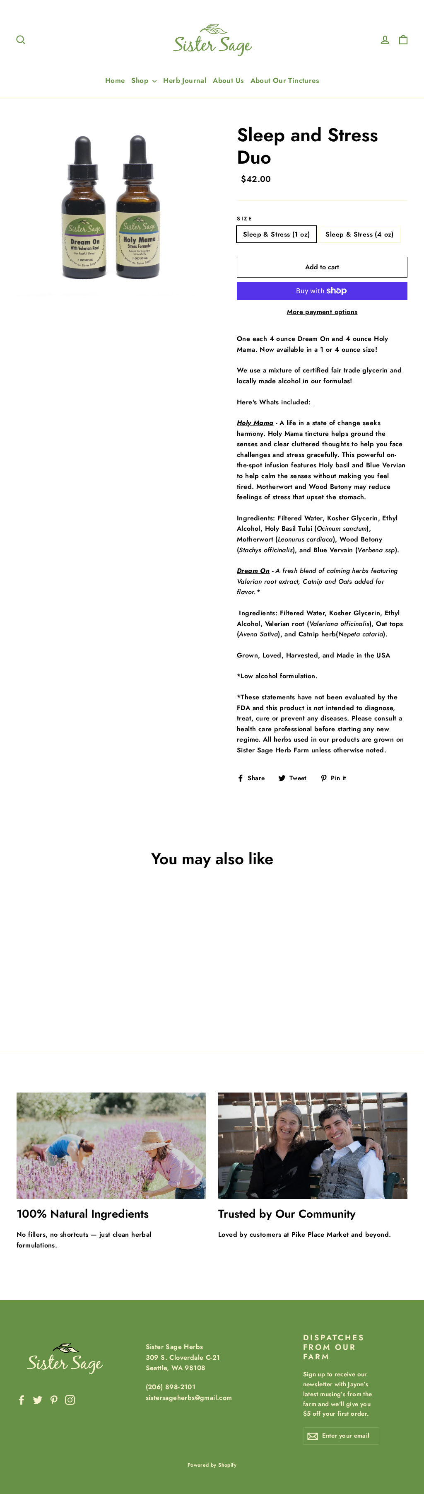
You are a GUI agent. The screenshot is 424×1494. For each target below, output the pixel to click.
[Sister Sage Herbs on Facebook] (21, 1399)
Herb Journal (184, 80)
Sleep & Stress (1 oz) (276, 234)
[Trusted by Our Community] (312, 1146)
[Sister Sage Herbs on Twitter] (38, 1399)
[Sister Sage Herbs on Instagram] (70, 1399)
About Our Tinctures (285, 80)
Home (115, 80)
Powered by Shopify (212, 1465)
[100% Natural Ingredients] (111, 1146)
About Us (228, 80)
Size (245, 218)
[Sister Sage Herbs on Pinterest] (54, 1399)
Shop (140, 80)
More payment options (322, 312)
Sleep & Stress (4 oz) (359, 234)
